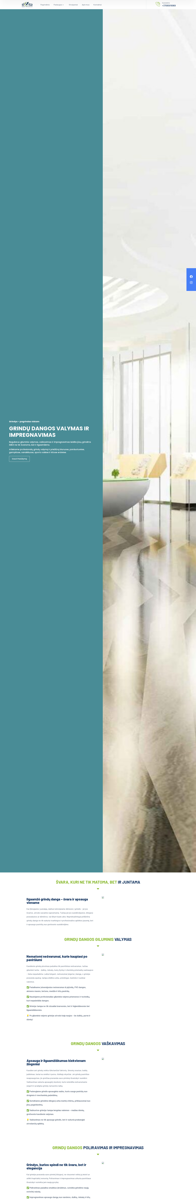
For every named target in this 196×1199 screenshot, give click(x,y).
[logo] (27, 4)
